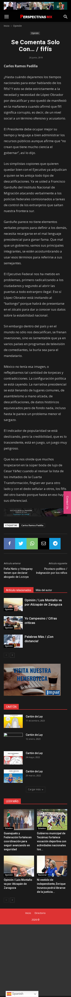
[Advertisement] (35, 960)
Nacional (42, 875)
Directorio (40, 913)
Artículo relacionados (18, 590)
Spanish (17, 993)
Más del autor (44, 590)
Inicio (6, 25)
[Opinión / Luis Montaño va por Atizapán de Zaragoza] (13, 604)
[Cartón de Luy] (13, 721)
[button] (65, 17)
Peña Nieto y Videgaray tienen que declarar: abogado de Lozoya (18, 573)
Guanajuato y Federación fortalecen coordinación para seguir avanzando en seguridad (18, 841)
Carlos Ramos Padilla (32, 525)
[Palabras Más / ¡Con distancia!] (13, 641)
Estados (9, 828)
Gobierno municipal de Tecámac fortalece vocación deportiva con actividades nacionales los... (51, 841)
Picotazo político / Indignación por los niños (51, 571)
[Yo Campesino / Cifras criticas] (13, 622)
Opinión (17, 25)
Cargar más (34, 789)
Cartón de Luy (34, 716)
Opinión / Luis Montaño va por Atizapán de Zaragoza (18, 883)
